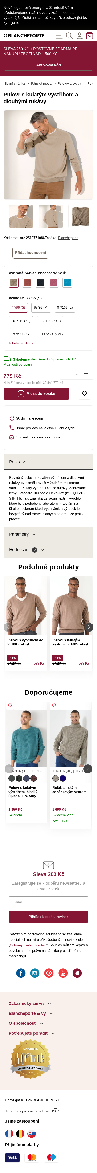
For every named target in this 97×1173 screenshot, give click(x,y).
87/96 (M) (41, 307)
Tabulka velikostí (21, 343)
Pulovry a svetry (69, 83)
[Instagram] (34, 973)
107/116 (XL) (21, 321)
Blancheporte (68, 238)
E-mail (17, 902)
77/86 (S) (18, 307)
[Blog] (76, 973)
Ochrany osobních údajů (28, 945)
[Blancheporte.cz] (24, 35)
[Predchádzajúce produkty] (8, 627)
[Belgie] (21, 1133)
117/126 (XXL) (50, 321)
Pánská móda (41, 83)
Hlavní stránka (14, 83)
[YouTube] (62, 973)
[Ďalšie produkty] (89, 627)
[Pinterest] (48, 973)
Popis (14, 461)
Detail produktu (41, 817)
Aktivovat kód (48, 65)
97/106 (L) (65, 307)
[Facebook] (20, 973)
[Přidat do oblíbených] (84, 394)
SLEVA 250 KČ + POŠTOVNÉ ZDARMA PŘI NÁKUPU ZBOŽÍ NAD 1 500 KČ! (41, 51)
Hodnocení (22, 549)
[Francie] (10, 1133)
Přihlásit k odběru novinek (48, 917)
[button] (9, 769)
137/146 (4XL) (52, 334)
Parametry (19, 534)
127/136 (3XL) (22, 334)
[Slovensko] (32, 1133)
